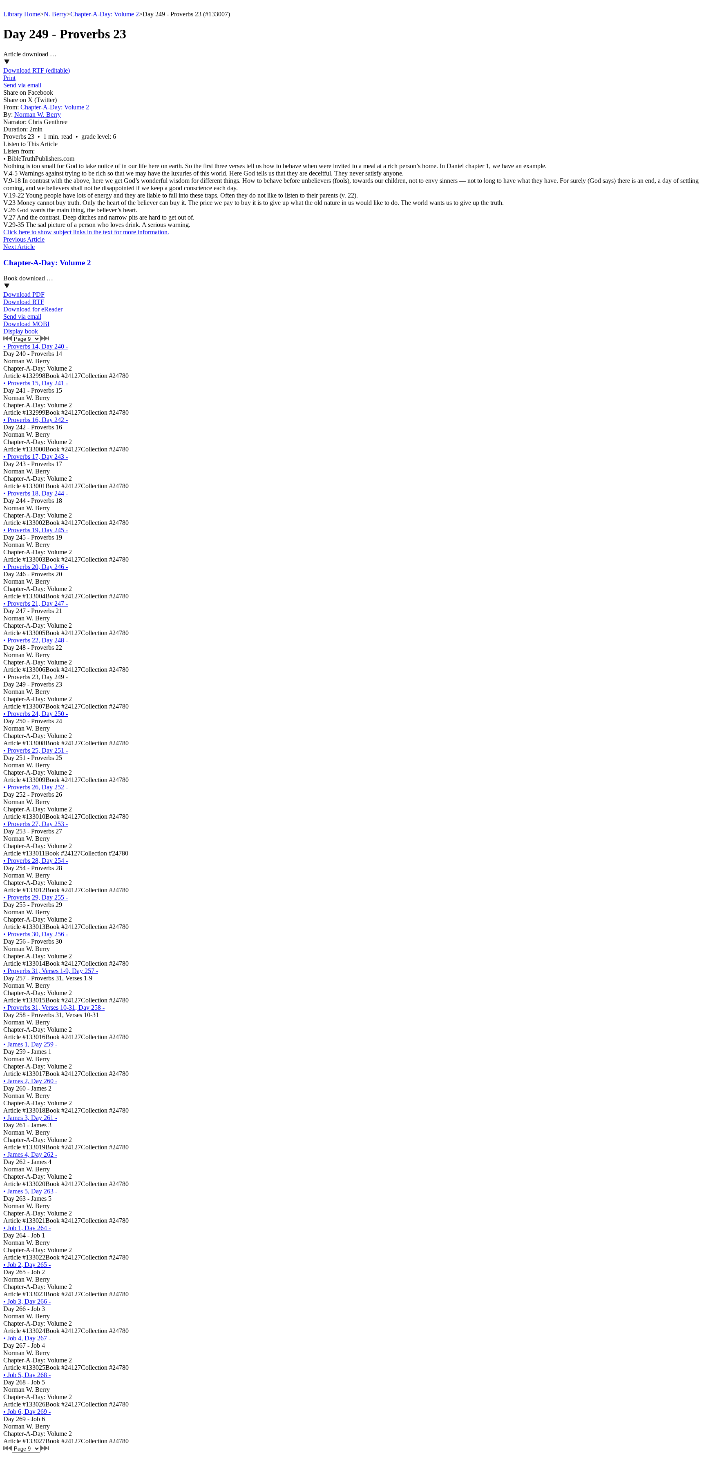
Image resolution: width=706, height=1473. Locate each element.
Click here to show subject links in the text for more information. (86, 232)
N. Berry (55, 14)
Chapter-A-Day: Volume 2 (104, 14)
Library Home (21, 14)
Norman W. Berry (37, 114)
